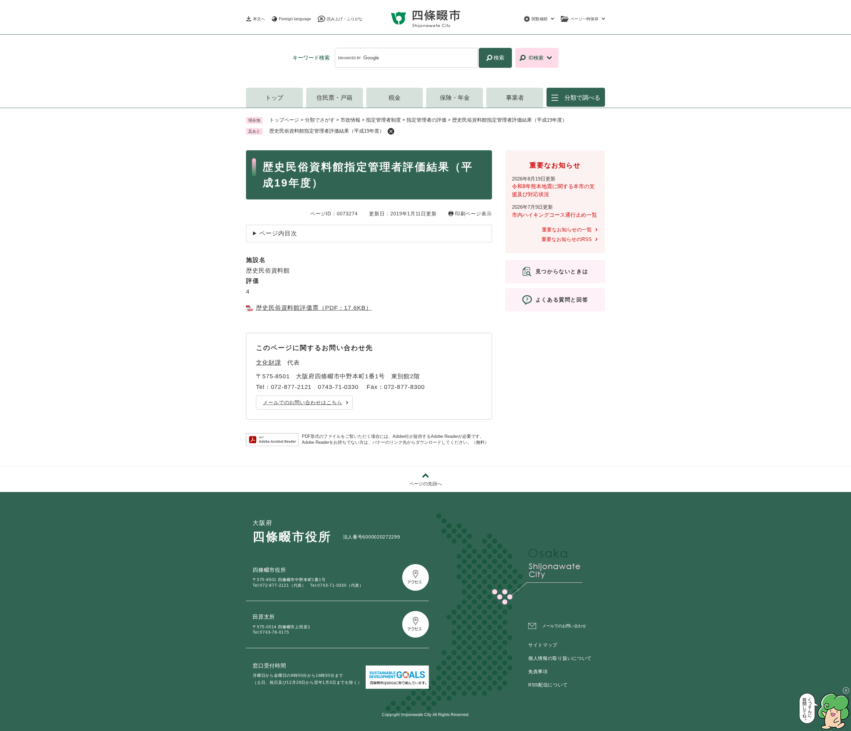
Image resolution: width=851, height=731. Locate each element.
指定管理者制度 (383, 120)
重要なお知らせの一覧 (567, 229)
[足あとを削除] (391, 131)
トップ (274, 97)
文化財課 (268, 362)
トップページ (284, 120)
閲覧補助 (539, 19)
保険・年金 (455, 97)
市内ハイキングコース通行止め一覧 (554, 215)
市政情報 (350, 120)
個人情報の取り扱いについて (560, 658)
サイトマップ (542, 645)
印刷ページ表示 (473, 213)
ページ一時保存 (584, 19)
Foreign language (295, 19)
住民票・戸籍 (334, 97)
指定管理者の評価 (426, 120)
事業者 (515, 97)
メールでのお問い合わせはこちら (302, 402)
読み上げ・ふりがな (345, 19)
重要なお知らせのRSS (567, 239)
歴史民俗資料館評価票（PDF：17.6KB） (314, 308)
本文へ (259, 19)
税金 (395, 97)
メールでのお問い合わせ (564, 626)
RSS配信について (547, 684)
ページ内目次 (278, 233)
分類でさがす (320, 120)
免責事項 (538, 671)
